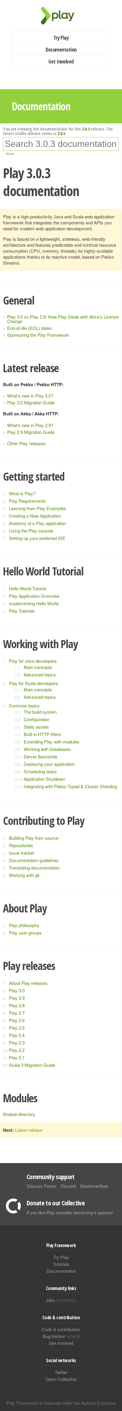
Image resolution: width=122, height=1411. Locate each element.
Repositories (21, 845)
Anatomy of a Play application (37, 523)
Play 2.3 (17, 1042)
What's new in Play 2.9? (30, 425)
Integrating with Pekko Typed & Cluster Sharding (70, 786)
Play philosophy (24, 925)
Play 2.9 (17, 998)
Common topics (24, 705)
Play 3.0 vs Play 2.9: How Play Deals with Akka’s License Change (63, 318)
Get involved (61, 1343)
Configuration (36, 719)
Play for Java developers (33, 661)
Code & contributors (61, 1329)
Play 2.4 (17, 1035)
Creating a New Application (35, 516)
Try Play (61, 37)
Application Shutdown (44, 779)
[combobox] (61, 144)
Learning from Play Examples (37, 508)
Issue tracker (21, 853)
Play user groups (25, 932)
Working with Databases (47, 749)
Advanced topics (40, 674)
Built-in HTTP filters (42, 734)
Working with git (24, 875)
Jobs (61, 1300)
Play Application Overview (34, 596)
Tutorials (61, 1264)
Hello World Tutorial (27, 588)
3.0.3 (86, 129)
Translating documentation (34, 867)
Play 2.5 (17, 1028)
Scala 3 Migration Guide (32, 1065)
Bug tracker (61, 1336)
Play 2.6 (17, 1020)
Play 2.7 (17, 1013)
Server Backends (40, 756)
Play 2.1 (17, 1057)
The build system (40, 712)
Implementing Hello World (33, 603)
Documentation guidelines (34, 860)
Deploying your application (49, 764)
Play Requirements (27, 501)
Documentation (61, 49)
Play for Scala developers (33, 683)
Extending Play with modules (51, 741)
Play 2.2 (17, 1050)
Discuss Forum (42, 1186)
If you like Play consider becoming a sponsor (70, 1212)
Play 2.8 (17, 1005)
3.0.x (61, 133)
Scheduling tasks (40, 771)
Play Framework (61, 15)
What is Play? (22, 493)
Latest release (28, 1130)
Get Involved (61, 61)
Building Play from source (33, 838)
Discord (68, 1186)
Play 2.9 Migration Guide (30, 432)
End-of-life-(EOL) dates (29, 328)
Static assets (36, 727)
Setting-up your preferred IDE (37, 538)
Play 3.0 (17, 990)
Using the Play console (31, 530)
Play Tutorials (22, 611)
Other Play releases (26, 443)
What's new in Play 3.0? (30, 395)
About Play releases (28, 983)
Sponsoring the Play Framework (38, 335)
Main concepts (38, 667)
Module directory (19, 1114)
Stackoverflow (94, 1186)
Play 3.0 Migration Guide (30, 402)
